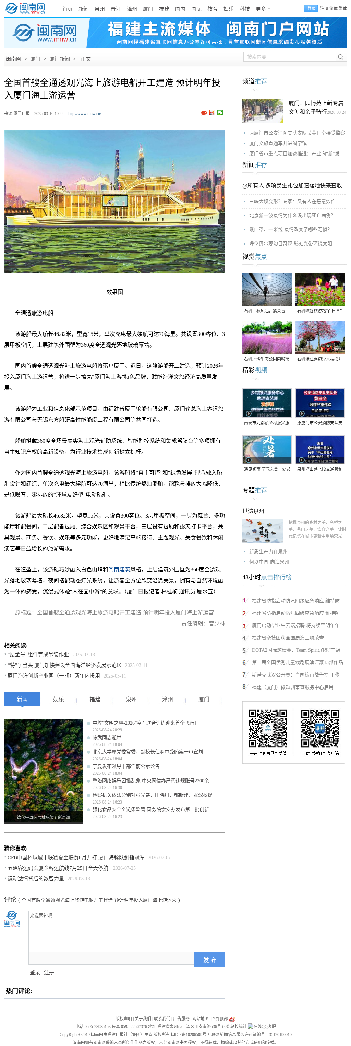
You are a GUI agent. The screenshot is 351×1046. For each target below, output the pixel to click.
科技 (245, 9)
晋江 (116, 9)
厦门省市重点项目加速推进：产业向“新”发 (294, 153)
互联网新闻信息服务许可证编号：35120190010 (249, 1034)
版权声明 (124, 1018)
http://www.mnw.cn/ (84, 113)
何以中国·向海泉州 (269, 562)
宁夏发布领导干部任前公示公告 (126, 766)
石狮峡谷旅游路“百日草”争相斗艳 (319, 312)
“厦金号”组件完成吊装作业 (38, 654)
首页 (67, 9)
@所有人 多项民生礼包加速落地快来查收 (292, 186)
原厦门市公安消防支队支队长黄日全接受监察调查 (319, 424)
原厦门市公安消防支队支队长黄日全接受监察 (297, 133)
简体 (333, 8)
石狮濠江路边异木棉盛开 (319, 359)
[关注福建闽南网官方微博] (232, 1018)
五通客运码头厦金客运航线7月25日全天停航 (59, 868)
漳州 (132, 9)
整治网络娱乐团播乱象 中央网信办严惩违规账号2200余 (151, 780)
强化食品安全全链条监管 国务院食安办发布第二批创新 (151, 809)
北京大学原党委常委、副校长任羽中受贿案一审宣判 (148, 751)
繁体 (343, 8)
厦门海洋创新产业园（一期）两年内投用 (54, 676)
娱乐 (228, 9)
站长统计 (238, 1026)
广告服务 (181, 1018)
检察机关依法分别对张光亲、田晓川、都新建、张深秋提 (153, 795)
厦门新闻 (59, 59)
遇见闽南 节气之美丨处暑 (267, 469)
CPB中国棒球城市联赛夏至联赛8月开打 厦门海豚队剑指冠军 (76, 857)
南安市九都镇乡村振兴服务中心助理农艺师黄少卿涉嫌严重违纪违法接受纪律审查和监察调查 (266, 424)
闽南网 (13, 59)
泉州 (100, 9)
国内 (180, 9)
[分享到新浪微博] (212, 112)
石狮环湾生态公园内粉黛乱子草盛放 (266, 360)
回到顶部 (219, 1018)
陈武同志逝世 (107, 737)
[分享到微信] (220, 112)
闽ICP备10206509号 (188, 1034)
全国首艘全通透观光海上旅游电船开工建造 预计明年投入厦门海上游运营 (99, 900)
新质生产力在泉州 (268, 551)
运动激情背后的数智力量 (36, 879)
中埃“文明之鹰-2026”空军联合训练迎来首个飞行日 (146, 723)
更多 (261, 9)
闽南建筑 (119, 569)
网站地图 (200, 1018)
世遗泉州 (253, 511)
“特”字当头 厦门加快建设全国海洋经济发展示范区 (65, 665)
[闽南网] (26, 8)
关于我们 (143, 1018)
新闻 (83, 9)
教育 (212, 9)
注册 (324, 8)
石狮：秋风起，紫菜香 (264, 311)
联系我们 (162, 1018)
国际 (196, 9)
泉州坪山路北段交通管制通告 (319, 470)
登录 (35, 972)
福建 (164, 9)
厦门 (148, 9)
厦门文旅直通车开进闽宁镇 (278, 143)
